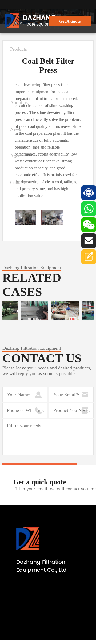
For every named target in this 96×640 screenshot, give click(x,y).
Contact (17, 182)
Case (14, 75)
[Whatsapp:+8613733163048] (88, 208)
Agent (16, 155)
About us (19, 102)
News (15, 129)
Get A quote (70, 21)
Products (18, 49)
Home (16, 22)
